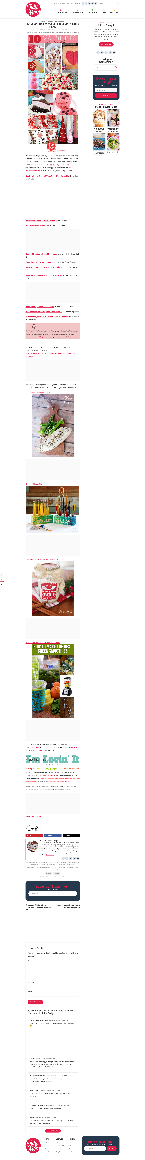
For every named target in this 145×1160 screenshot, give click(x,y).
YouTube (71, 1152)
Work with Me (47, 1152)
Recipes (59, 1143)
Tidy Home (92, 12)
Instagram (72, 1146)
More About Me (106, 44)
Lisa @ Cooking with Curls (38, 1020)
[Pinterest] (89, 3)
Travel (103, 12)
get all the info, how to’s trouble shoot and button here (58, 781)
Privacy (50, 1157)
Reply (67, 1020)
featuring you (72, 337)
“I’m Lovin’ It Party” (50, 747)
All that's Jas (34, 1090)
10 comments (44, 876)
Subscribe (77, 3)
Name (31, 982)
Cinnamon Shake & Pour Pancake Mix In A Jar (44, 559)
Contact (72, 3)
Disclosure (43, 1157)
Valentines (59, 21)
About (57, 3)
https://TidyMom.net (46, 775)
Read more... (50, 855)
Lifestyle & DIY (77, 12)
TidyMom (42, 29)
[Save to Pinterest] (2, 580)
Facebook (72, 1143)
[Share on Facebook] (2, 575)
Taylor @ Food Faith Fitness (39, 1105)
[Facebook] (83, 3)
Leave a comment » (58, 876)
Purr (117, 1157)
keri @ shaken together (37, 1076)
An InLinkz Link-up (33, 816)
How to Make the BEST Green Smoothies (43, 643)
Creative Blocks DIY (34, 484)
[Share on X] (2, 584)
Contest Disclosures (60, 1157)
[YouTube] (95, 3)
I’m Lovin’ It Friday (37, 337)
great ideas (71, 165)
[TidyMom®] (33, 9)
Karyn (32, 1058)
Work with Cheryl (64, 3)
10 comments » (63, 29)
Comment (32, 961)
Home (53, 3)
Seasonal (114, 12)
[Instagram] (86, 3)
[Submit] (117, 3)
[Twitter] (92, 3)
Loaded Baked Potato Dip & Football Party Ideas (68, 905)
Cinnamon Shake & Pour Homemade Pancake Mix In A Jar (38, 906)
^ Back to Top (30, 1157)
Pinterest (72, 1149)
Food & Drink (61, 12)
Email (31, 992)
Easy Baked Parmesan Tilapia (38, 393)
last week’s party (52, 165)
